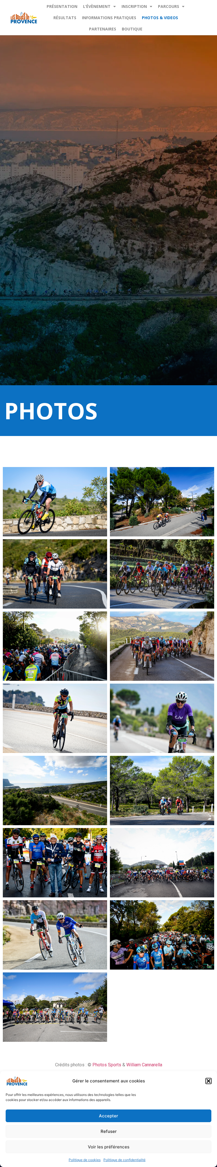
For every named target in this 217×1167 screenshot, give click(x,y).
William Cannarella (144, 1064)
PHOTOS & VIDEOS (160, 17)
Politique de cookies (85, 1160)
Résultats (64, 17)
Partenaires (102, 29)
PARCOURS (168, 6)
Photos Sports (107, 1064)
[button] (208, 1081)
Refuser (109, 1131)
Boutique (132, 29)
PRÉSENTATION (62, 6)
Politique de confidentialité (124, 1160)
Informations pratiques (109, 17)
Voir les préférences (108, 1147)
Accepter (108, 1115)
